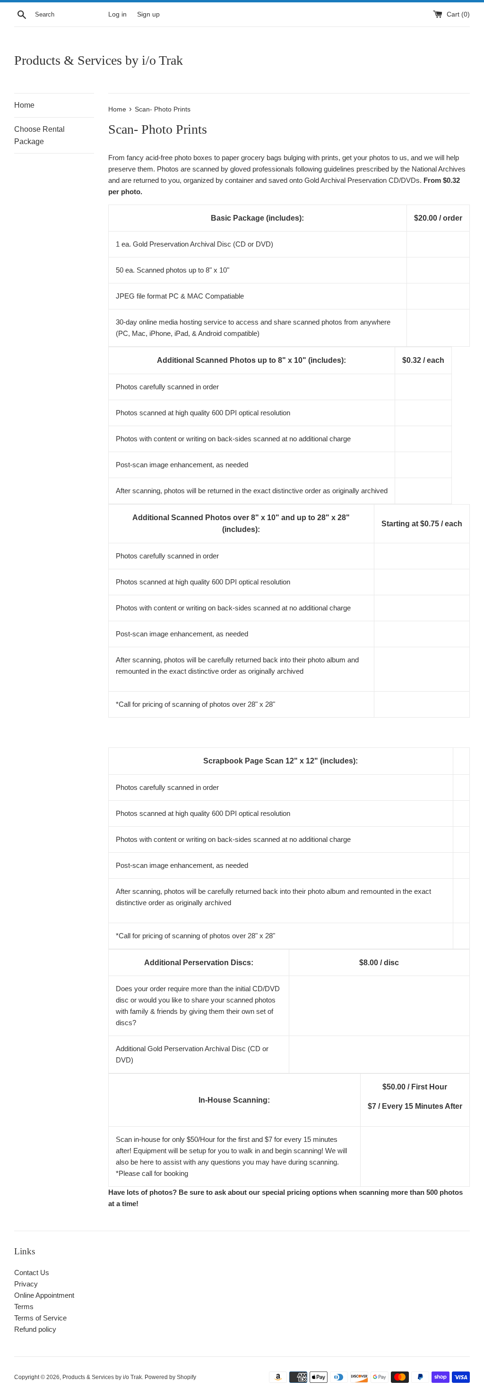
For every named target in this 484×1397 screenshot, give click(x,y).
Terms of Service (40, 1318)
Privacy (26, 1284)
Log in (117, 14)
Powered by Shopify (170, 1377)
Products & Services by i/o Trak (98, 60)
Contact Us (31, 1272)
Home (24, 105)
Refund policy (35, 1329)
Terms (24, 1307)
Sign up (148, 14)
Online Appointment (44, 1295)
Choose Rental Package (39, 135)
